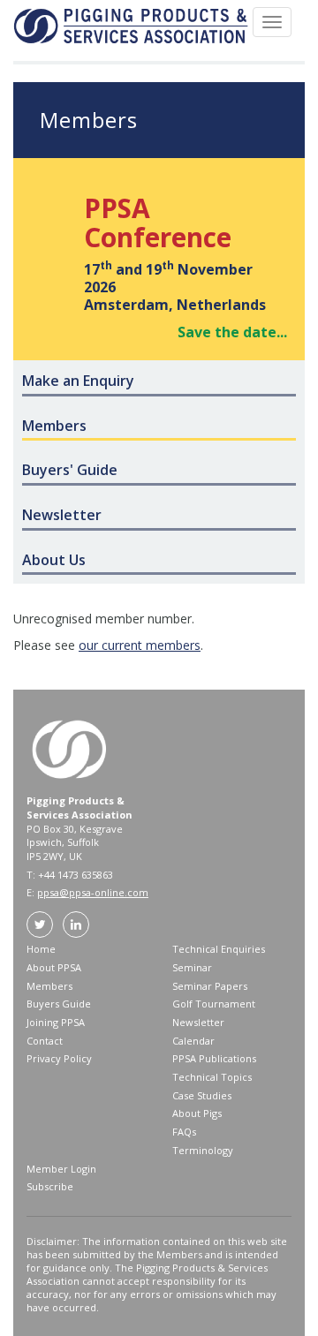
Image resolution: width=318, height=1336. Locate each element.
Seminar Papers (209, 986)
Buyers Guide (58, 1003)
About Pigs (197, 1113)
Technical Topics (212, 1076)
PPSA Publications (214, 1058)
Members (49, 986)
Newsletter (198, 1022)
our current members (140, 645)
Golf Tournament (213, 1003)
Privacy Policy (59, 1058)
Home (41, 948)
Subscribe (49, 1186)
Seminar (192, 967)
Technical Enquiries (218, 948)
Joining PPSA (55, 1022)
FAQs (184, 1131)
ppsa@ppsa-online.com (92, 892)
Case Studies (201, 1095)
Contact (44, 1040)
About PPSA (53, 967)
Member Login (61, 1168)
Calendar (193, 1040)
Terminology (202, 1150)
